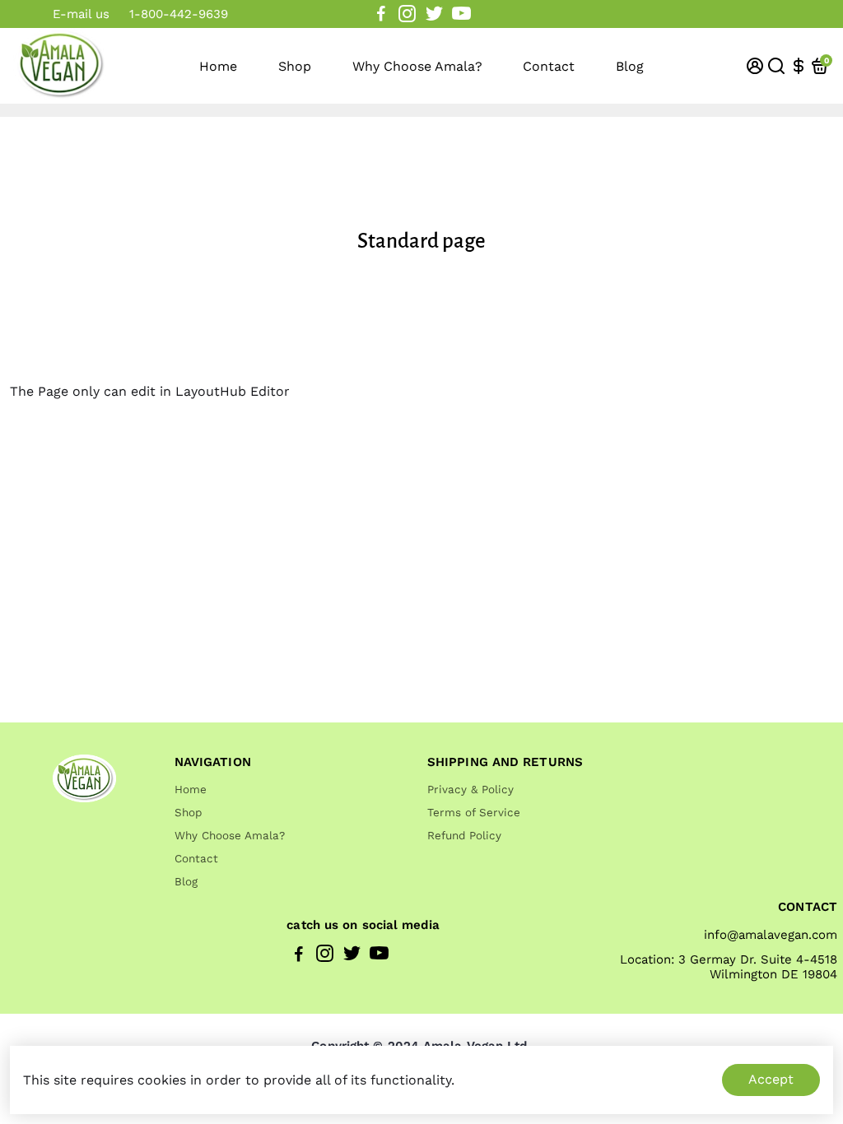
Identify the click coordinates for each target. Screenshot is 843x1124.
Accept (771, 1079)
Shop (294, 66)
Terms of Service (473, 812)
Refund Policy (464, 835)
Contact (549, 66)
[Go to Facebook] (381, 14)
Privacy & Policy (470, 789)
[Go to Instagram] (407, 14)
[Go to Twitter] (434, 14)
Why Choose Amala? (417, 66)
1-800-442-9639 (178, 14)
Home (218, 66)
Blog (630, 66)
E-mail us (81, 14)
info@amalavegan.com (770, 934)
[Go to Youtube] (461, 14)
